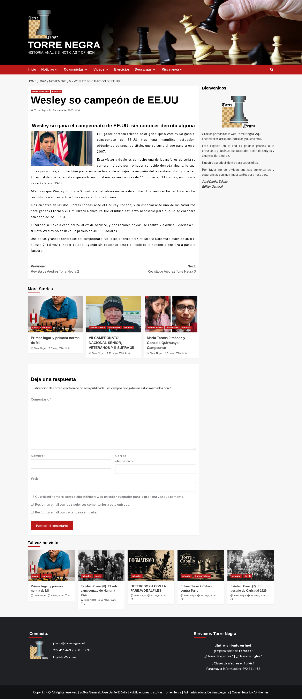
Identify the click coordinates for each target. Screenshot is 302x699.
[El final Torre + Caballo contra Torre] (201, 565)
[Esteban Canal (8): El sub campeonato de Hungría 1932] (101, 565)
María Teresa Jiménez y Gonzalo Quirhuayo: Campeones (166, 343)
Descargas (143, 69)
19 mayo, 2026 (116, 353)
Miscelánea (170, 69)
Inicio (32, 69)
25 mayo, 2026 (208, 595)
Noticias (47, 69)
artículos (86, 576)
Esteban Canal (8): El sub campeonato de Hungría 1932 (99, 590)
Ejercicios (122, 69)
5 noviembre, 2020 (63, 110)
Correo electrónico (125, 458)
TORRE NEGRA (64, 44)
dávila (35, 327)
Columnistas (74, 69)
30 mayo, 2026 (158, 595)
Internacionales (40, 91)
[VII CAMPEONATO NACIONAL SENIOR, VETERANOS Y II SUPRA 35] (113, 314)
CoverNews (240, 692)
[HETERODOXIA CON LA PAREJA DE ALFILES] (151, 565)
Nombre (38, 455)
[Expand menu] (56, 69)
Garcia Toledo (97, 327)
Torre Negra (41, 110)
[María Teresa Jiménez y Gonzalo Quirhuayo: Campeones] (171, 314)
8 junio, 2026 (57, 348)
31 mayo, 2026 (108, 600)
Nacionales (114, 327)
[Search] (271, 69)
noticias (56, 91)
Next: (172, 269)
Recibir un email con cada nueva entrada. (66, 512)
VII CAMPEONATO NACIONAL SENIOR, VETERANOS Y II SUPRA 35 (111, 343)
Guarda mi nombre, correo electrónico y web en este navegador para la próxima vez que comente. (109, 496)
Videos (98, 69)
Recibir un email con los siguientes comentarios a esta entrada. (82, 504)
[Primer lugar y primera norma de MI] (55, 314)
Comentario (41, 399)
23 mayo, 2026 (258, 595)
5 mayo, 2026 (174, 353)
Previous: (55, 269)
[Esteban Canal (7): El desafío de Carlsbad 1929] (250, 565)
